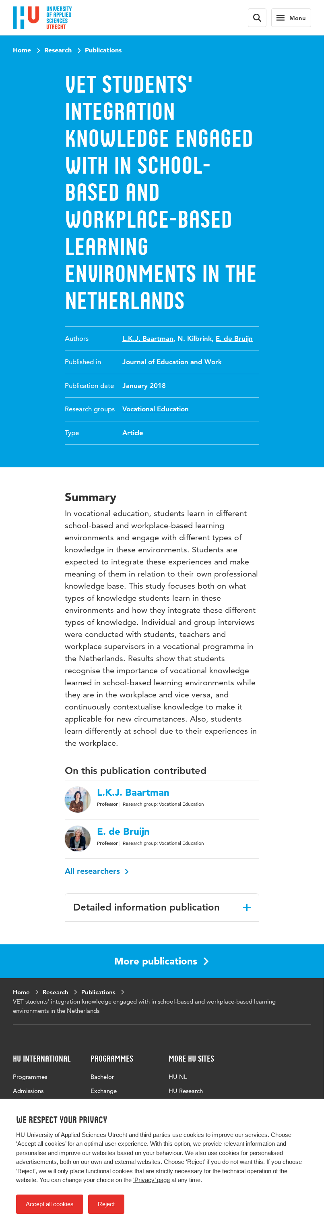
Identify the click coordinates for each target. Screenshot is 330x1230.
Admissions (28, 1091)
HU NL (178, 1077)
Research (58, 50)
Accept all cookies (50, 1204)
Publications (103, 50)
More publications (155, 961)
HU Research (186, 1091)
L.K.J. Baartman (147, 338)
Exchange (104, 1091)
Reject (106, 1204)
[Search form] (257, 17)
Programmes (30, 1077)
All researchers (93, 871)
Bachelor (102, 1077)
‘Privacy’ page (151, 1179)
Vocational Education (155, 409)
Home (22, 50)
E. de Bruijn (234, 338)
